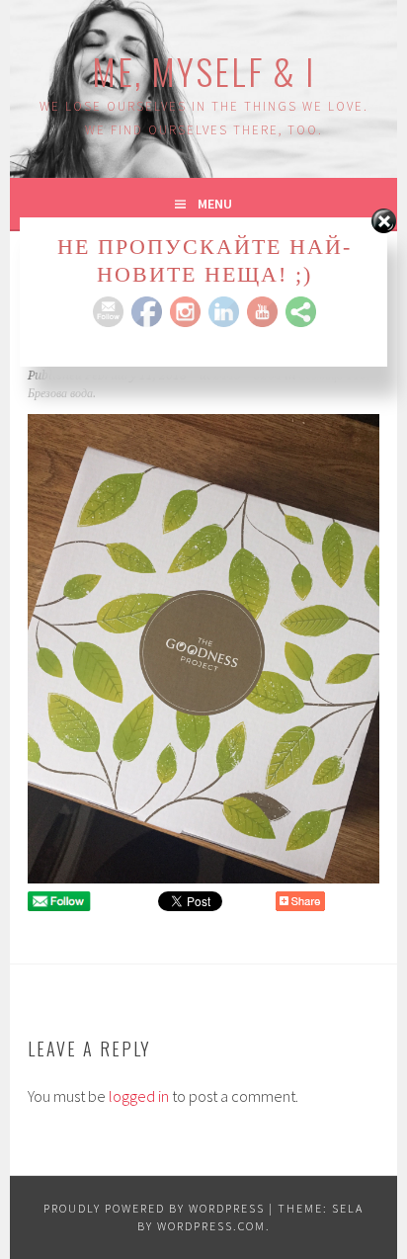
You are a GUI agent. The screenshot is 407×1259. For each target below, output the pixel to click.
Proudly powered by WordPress (154, 1208)
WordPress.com (211, 1225)
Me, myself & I (203, 70)
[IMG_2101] (203, 877)
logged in (139, 1096)
